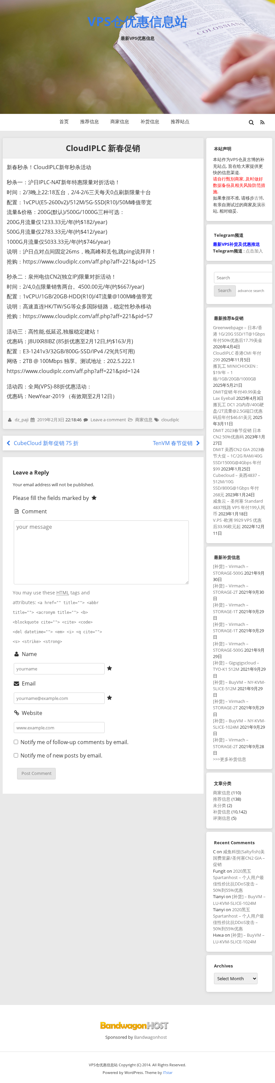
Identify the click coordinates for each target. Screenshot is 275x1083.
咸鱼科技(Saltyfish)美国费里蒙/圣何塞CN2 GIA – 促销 (239, 858)
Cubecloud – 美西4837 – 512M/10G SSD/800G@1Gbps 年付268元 (236, 485)
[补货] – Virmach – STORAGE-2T (231, 589)
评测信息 (221, 818)
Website (31, 713)
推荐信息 (89, 121)
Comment (33, 511)
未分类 (219, 805)
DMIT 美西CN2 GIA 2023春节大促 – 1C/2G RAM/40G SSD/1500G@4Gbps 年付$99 (239, 459)
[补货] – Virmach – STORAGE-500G (231, 569)
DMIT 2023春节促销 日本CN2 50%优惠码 (237, 433)
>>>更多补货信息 (229, 759)
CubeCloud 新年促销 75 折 (45, 443)
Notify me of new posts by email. (61, 755)
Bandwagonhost (150, 1037)
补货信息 (150, 121)
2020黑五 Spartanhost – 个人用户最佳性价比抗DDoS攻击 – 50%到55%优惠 (238, 880)
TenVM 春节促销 (173, 443)
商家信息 (119, 121)
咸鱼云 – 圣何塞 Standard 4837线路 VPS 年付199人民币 (239, 507)
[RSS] (262, 122)
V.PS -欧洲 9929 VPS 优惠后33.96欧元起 (237, 523)
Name (28, 654)
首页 (64, 121)
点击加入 (254, 251)
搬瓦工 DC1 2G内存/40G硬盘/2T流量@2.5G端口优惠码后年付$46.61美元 (238, 411)
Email (27, 683)
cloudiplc (170, 420)
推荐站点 (180, 121)
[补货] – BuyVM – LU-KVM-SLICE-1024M (239, 899)
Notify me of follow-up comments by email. (74, 742)
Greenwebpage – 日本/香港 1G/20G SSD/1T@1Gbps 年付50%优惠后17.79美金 (239, 333)
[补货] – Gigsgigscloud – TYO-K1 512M (236, 666)
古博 (258, 198)
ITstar (167, 1072)
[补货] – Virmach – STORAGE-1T (231, 608)
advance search (251, 290)
